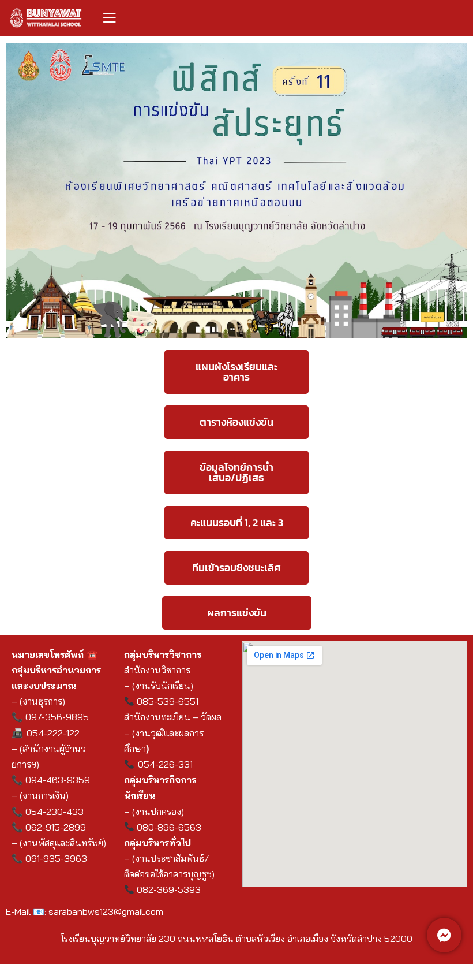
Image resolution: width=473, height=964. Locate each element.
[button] (109, 18)
